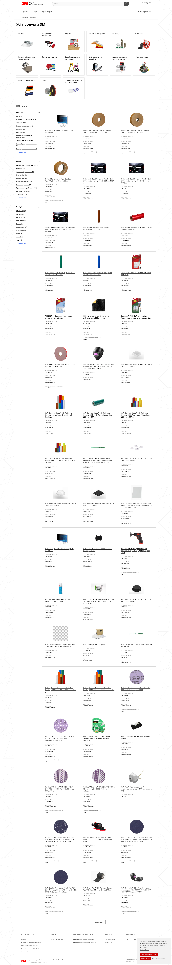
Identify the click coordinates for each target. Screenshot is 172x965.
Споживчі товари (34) (23, 191)
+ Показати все (21, 152)
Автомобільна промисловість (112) (27, 165)
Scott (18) (19, 233)
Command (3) (20, 214)
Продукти (25, 12)
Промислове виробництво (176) (26, 188)
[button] (158, 958)
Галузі (35, 12)
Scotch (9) (19, 224)
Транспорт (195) (21, 194)
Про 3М (23, 939)
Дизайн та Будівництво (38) (25, 172)
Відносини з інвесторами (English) (31, 942)
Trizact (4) (19, 237)
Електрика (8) (20, 132)
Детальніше (99, 922)
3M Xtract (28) (21, 211)
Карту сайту (108, 942)
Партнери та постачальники (29, 945)
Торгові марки (46, 12)
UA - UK (143, 3)
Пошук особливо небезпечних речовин (84, 942)
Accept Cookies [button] (145, 958)
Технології (24, 952)
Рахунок (144, 12)
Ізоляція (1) (19, 116)
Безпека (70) (20, 168)
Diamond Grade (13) (22, 221)
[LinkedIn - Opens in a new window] (127, 939)
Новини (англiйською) (57, 939)
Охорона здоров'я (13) (23, 185)
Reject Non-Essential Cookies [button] (148, 954)
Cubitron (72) (20, 217)
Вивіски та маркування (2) (24, 126)
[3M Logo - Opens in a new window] (33, 3)
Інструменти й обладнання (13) (26, 119)
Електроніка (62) (21, 175)
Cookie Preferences (63, 960)
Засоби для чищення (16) (24, 141)
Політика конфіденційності (49, 960)
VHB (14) (19, 240)
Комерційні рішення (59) (24, 181)
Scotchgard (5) (21, 230)
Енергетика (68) (21, 178)
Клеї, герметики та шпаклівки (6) (26, 149)
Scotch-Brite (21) (21, 227)
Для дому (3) (20, 129)
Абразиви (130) (21, 123)
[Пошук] (126, 4)
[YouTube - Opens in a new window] (134, 939)
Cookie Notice (144, 950)
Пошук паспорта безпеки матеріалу (83, 939)
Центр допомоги (110, 939)
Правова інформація (34, 960)
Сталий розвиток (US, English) (30, 949)
